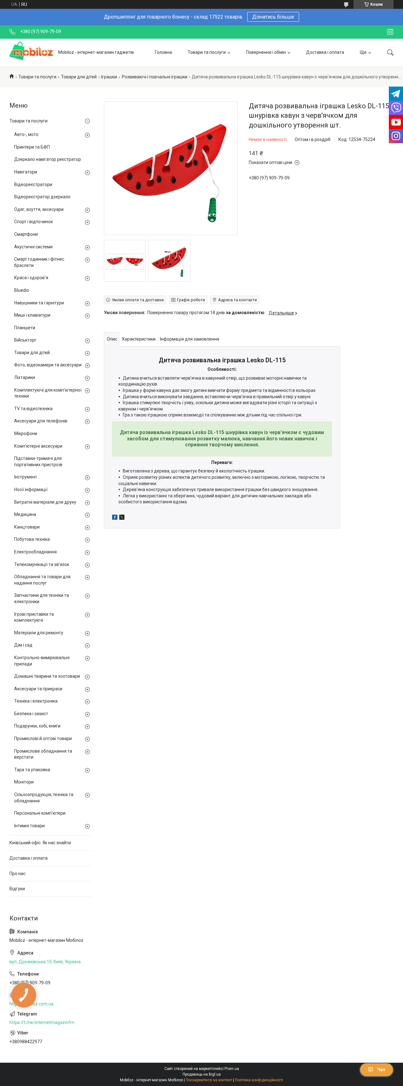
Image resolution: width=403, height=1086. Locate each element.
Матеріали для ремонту (38, 632)
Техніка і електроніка (36, 701)
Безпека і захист (31, 713)
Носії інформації (31, 489)
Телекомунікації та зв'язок (41, 564)
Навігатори (25, 171)
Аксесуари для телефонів (40, 420)
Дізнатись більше (273, 17)
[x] (121, 518)
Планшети (24, 327)
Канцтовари (27, 526)
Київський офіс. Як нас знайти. (40, 842)
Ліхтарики (24, 377)
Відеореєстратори (33, 184)
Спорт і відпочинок (33, 221)
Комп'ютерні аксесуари (38, 446)
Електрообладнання (35, 551)
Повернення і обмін (266, 52)
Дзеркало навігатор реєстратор (47, 159)
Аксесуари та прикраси (38, 688)
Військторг (25, 339)
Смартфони (26, 234)
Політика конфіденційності (259, 1080)
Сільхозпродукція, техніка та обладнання (43, 797)
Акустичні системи (33, 246)
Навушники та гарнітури (39, 302)
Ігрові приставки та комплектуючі (34, 617)
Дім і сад (23, 645)
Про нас (17, 873)
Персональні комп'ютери (39, 813)
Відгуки (17, 888)
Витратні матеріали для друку (45, 502)
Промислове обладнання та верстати (43, 754)
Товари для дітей (79, 76)
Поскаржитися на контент (209, 1080)
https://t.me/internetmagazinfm (41, 1022)
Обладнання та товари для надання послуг (42, 579)
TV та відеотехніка (33, 408)
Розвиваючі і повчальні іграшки (154, 76)
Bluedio (21, 290)
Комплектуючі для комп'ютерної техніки (48, 393)
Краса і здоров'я (31, 277)
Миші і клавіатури (32, 315)
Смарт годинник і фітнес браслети (39, 262)
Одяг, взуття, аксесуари (39, 209)
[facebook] (114, 518)
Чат (381, 1069)
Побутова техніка (32, 539)
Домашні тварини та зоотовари (47, 676)
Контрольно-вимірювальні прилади (42, 660)
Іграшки (109, 76)
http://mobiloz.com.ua (31, 1003)
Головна (163, 52)
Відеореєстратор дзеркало (42, 196)
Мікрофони (25, 433)
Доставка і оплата (325, 52)
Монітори (24, 781)
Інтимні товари (29, 825)
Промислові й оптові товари (43, 738)
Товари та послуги (207, 52)
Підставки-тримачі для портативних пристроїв (38, 461)
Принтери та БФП (32, 147)
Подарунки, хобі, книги (37, 725)
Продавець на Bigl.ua (202, 1074)
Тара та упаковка (32, 769)
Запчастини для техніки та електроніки (41, 598)
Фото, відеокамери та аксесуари (48, 364)
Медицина (25, 514)
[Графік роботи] (390, 32)
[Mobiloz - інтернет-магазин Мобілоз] (31, 53)
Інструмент (25, 476)
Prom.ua (231, 1068)
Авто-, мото (26, 134)
